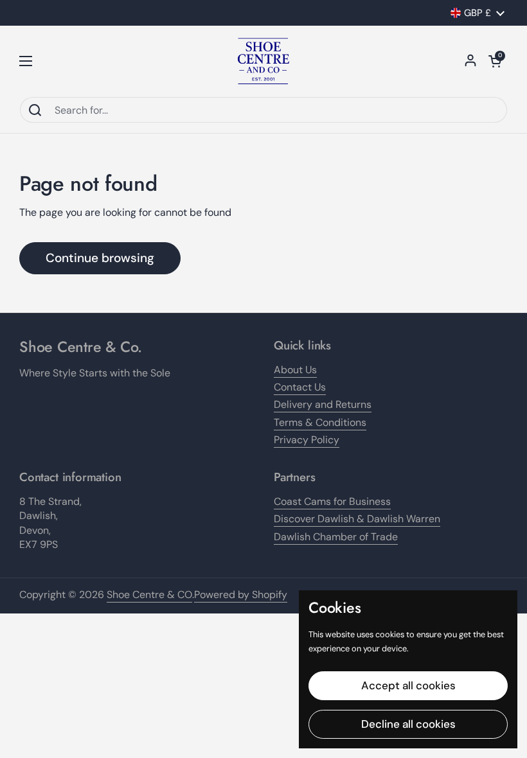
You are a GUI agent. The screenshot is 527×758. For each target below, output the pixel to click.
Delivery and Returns (322, 404)
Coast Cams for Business (332, 501)
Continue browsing (100, 258)
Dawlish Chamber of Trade (336, 536)
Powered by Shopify (240, 594)
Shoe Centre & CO (149, 594)
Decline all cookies (408, 724)
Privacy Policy (306, 439)
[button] (495, 61)
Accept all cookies (408, 685)
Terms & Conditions (320, 422)
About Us (295, 369)
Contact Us (300, 387)
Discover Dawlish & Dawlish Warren (357, 518)
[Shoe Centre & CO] (263, 61)
